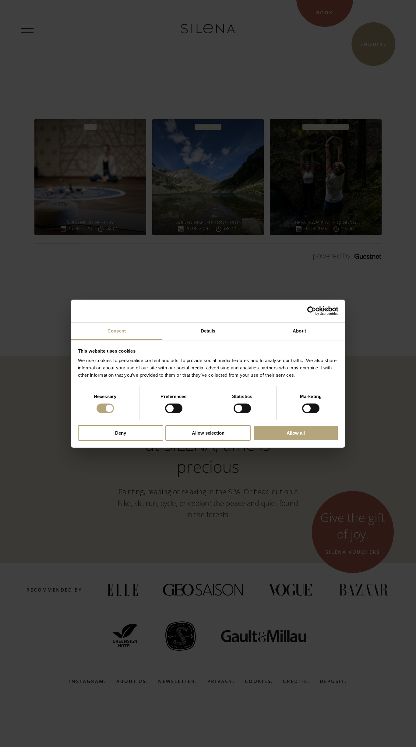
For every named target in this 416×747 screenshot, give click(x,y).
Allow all (296, 432)
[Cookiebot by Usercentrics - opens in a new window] (311, 310)
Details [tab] (208, 330)
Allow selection (208, 432)
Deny (120, 432)
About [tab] (299, 330)
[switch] (173, 408)
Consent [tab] (117, 330)
